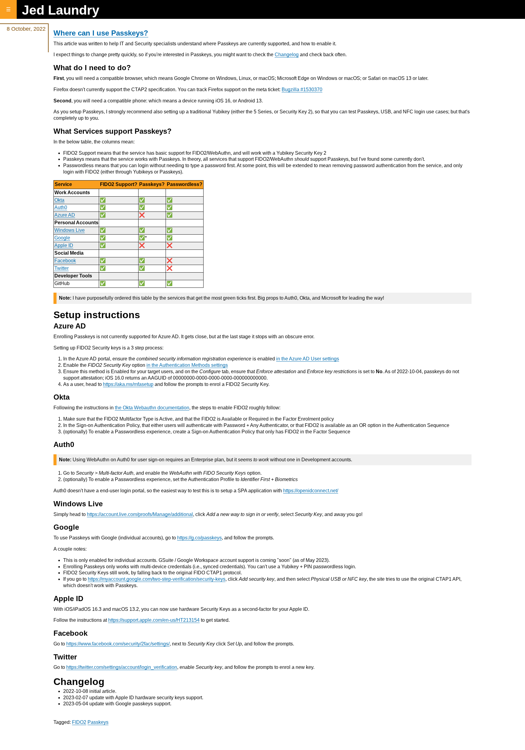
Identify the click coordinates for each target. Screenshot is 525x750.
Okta (59, 200)
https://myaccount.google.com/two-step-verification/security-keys (156, 579)
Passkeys (98, 722)
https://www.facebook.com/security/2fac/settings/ (118, 643)
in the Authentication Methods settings (187, 365)
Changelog (287, 54)
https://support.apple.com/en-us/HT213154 (154, 620)
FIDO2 (79, 722)
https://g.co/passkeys (199, 537)
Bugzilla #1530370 (302, 89)
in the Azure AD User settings (307, 358)
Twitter (61, 268)
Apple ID (63, 245)
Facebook (65, 260)
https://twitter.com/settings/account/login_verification (121, 667)
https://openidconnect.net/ (310, 490)
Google (62, 237)
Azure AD (64, 215)
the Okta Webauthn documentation (152, 407)
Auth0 (60, 207)
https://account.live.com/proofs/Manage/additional (140, 514)
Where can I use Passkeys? (100, 33)
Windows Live (69, 230)
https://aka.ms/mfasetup (128, 384)
